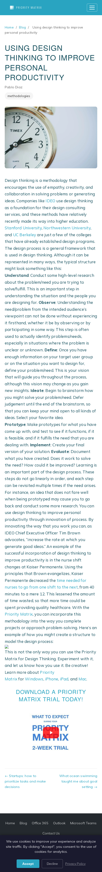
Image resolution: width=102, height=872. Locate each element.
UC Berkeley (24, 234)
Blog (22, 27)
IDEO (50, 200)
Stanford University (23, 227)
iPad (64, 678)
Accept (28, 864)
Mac (83, 678)
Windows (34, 678)
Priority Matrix (19, 614)
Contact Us (51, 833)
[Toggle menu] (92, 8)
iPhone (51, 678)
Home (9, 27)
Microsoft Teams (83, 823)
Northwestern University (67, 227)
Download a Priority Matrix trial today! (51, 695)
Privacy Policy (75, 864)
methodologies (19, 96)
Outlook (59, 823)
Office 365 (40, 823)
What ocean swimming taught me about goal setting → (78, 781)
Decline (52, 864)
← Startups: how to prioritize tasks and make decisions (25, 781)
